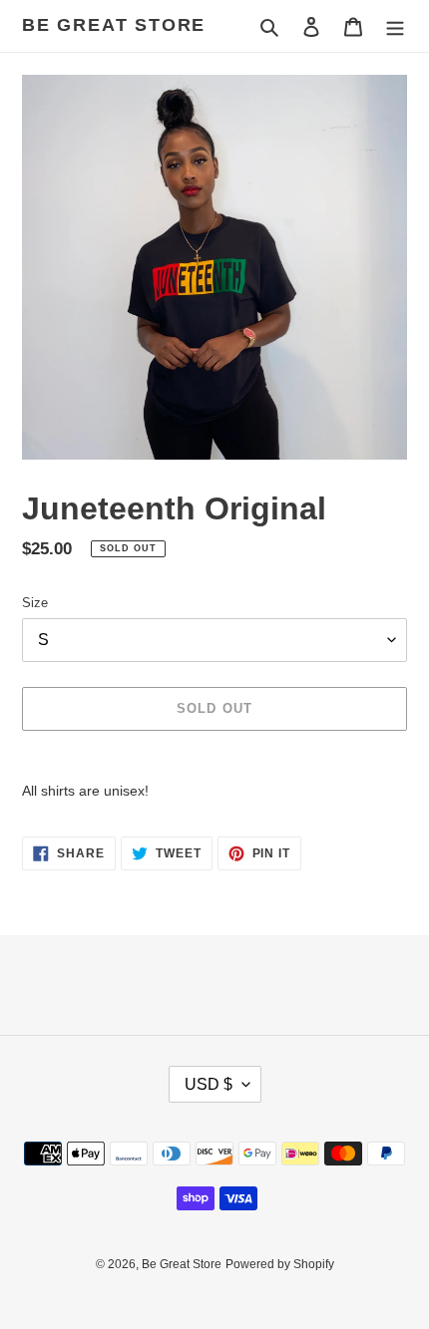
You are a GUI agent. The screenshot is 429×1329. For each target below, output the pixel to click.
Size (35, 602)
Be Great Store (114, 25)
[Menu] (395, 26)
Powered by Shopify (279, 1264)
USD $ (208, 1084)
